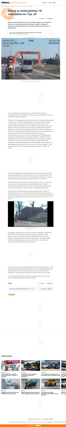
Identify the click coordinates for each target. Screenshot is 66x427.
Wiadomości (13, 6)
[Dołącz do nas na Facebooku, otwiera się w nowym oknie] (49, 289)
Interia (2, 6)
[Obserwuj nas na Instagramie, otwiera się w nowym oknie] (51, 289)
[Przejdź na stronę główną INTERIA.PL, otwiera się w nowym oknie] (5, 3)
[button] (44, 2)
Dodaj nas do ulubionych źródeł (26, 34)
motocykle (11, 294)
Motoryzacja (7, 6)
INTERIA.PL (55, 421)
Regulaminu (27, 421)
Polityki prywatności (35, 421)
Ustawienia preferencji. (43, 421)
